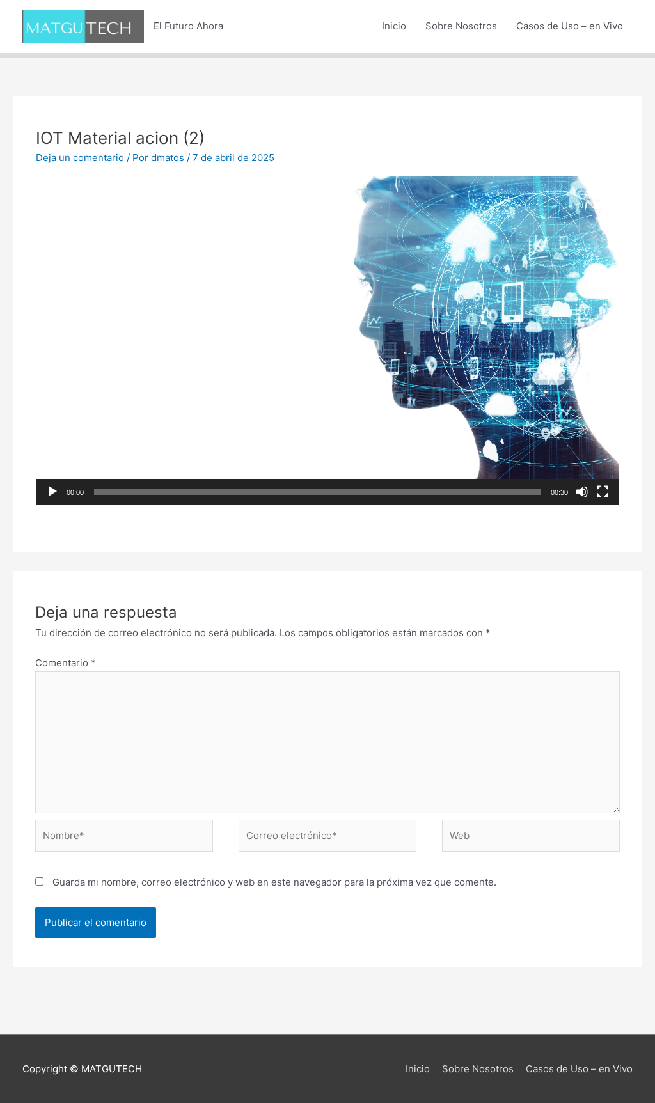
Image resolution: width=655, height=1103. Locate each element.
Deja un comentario (80, 158)
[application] (327, 340)
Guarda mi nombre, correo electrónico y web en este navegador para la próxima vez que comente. (274, 882)
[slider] (317, 492)
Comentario (65, 663)
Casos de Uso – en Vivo (569, 26)
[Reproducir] (52, 491)
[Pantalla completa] (602, 491)
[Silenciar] (582, 491)
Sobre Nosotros (461, 26)
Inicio (394, 26)
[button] (327, 340)
